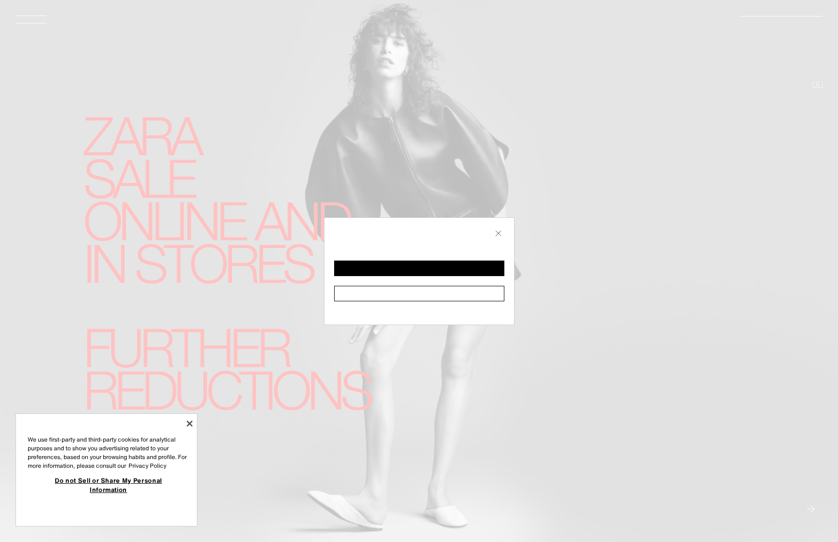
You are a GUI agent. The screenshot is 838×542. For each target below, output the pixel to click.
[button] (419, 268)
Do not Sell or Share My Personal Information (108, 485)
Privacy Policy (147, 465)
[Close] (189, 423)
